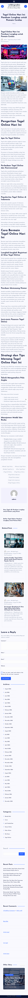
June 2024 (7, 780)
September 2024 (9, 769)
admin (5, 39)
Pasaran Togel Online (21, 466)
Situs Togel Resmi (21, 469)
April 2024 (7, 787)
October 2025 (8, 724)
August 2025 (8, 731)
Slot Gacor (7, 834)
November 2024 (9, 762)
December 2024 (9, 759)
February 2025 (8, 752)
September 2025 (9, 727)
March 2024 (8, 790)
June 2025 (7, 738)
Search (5, 848)
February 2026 (8, 710)
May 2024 (7, 783)
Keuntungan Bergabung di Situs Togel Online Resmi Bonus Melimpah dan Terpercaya (12, 875)
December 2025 (9, 717)
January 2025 (8, 755)
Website (3, 665)
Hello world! (19, 910)
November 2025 (9, 720)
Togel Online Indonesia (14, 474)
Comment (3, 640)
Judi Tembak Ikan (9, 823)
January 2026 (8, 713)
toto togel (5, 942)
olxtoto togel (6, 932)
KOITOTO (18, 996)
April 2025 (7, 745)
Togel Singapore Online (14, 482)
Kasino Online (8, 826)
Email (2, 659)
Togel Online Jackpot (14, 477)
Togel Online (11, 39)
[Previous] (21, 965)
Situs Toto (5, 921)
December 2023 (9, 801)
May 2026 (7, 699)
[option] (14, 978)
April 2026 (7, 703)
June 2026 (7, 695)
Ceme (6, 819)
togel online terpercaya (14, 480)
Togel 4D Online (8, 472)
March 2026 (8, 706)
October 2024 (8, 766)
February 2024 (8, 794)
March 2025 (8, 748)
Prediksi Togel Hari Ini (9, 469)
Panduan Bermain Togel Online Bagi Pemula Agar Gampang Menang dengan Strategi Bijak (13, 887)
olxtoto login (6, 953)
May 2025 (7, 741)
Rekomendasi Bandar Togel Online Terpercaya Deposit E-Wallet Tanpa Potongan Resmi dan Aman (11, 894)
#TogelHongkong (8, 553)
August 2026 (8, 688)
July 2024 (7, 776)
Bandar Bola (8, 816)
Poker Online (8, 830)
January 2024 (8, 797)
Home (14, 23)
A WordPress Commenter (9, 910)
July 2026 (7, 692)
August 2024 (8, 773)
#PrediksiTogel (14, 551)
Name (3, 652)
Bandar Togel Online (8, 466)
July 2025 (7, 734)
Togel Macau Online (19, 472)
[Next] (24, 965)
